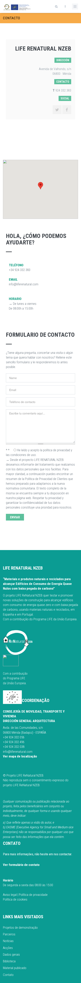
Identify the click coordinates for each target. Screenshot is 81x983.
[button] (40, 185)
